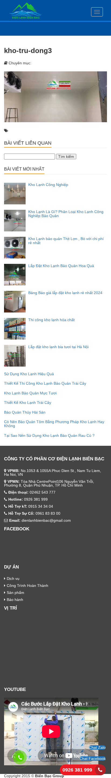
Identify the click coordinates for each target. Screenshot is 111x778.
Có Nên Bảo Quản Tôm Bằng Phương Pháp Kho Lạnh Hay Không (54, 424)
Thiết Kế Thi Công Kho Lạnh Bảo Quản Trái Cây (45, 383)
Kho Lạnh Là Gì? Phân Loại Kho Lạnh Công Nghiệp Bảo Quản (65, 214)
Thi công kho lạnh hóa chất (51, 320)
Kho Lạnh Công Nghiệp (48, 184)
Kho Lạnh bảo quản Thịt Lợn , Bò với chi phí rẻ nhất (66, 241)
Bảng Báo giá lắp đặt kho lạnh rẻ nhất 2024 (65, 293)
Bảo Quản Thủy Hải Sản (25, 412)
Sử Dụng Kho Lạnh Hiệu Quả (29, 374)
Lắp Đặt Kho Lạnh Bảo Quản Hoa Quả (61, 266)
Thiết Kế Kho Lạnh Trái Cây (27, 402)
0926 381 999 (77, 770)
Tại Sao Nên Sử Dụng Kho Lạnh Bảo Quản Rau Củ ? (49, 435)
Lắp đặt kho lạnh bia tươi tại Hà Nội (58, 347)
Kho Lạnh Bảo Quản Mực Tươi (30, 393)
